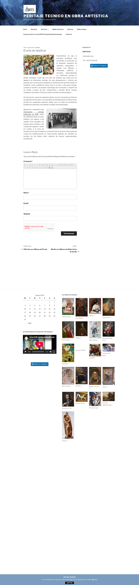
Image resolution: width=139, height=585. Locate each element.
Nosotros (34, 29)
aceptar (70, 583)
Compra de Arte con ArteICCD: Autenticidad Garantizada (42, 34)
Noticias (70, 29)
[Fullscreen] (54, 352)
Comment (28, 161)
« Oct (29, 323)
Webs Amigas (81, 29)
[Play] (26, 352)
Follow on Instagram (100, 65)
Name (26, 193)
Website (27, 214)
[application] (39, 344)
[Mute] (51, 352)
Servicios (44, 29)
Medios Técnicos (58, 29)
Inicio (25, 29)
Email (26, 203)
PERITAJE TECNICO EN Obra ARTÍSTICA (66, 16)
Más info (94, 579)
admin (37, 47)
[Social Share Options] (93, 101)
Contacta (69, 34)
